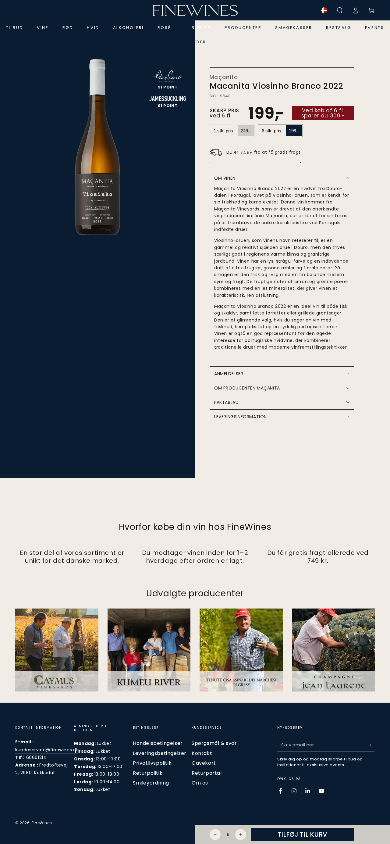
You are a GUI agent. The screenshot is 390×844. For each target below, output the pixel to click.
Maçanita (224, 77)
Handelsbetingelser (158, 743)
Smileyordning (151, 782)
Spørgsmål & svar (214, 743)
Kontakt (202, 753)
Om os (200, 782)
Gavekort (204, 763)
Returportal (207, 773)
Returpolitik (147, 773)
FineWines (42, 822)
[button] (340, 10)
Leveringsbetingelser (159, 753)
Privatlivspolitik (152, 763)
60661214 (36, 757)
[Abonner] (371, 745)
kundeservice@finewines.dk (46, 750)
